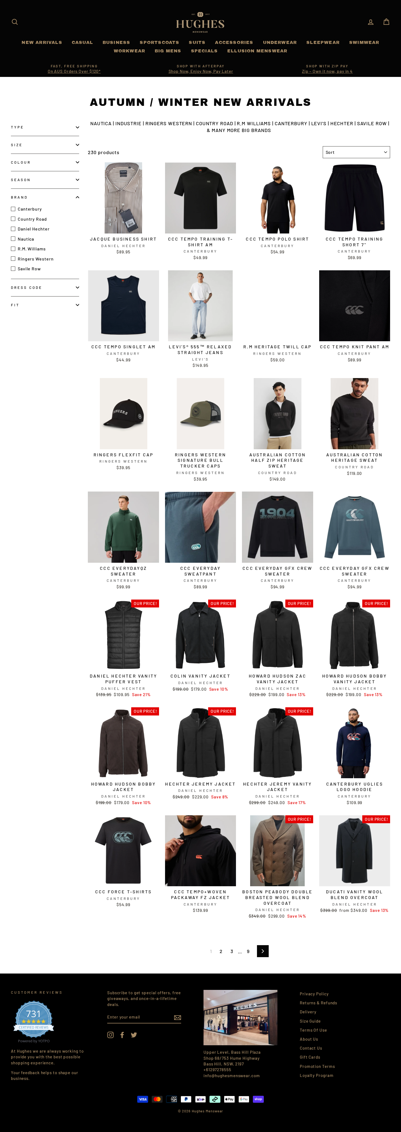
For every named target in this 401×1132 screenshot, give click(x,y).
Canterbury (30, 208)
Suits (197, 42)
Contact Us (311, 1048)
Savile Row (29, 268)
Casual (82, 42)
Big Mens (168, 51)
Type (17, 127)
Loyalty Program (317, 1075)
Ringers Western (36, 258)
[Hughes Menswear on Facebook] (122, 1035)
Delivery (308, 1011)
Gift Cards (310, 1057)
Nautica (26, 238)
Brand (19, 197)
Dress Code (27, 287)
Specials (204, 51)
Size (17, 144)
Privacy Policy (314, 993)
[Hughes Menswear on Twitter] (134, 1035)
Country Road (32, 218)
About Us (309, 1039)
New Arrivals (42, 42)
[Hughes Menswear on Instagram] (110, 1035)
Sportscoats (159, 42)
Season (21, 179)
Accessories (234, 42)
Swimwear (364, 42)
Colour (21, 162)
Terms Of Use (313, 1030)
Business (116, 42)
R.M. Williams (32, 248)
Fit (15, 305)
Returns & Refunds (318, 1002)
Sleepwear (323, 42)
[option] (74, 69)
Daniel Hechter (34, 228)
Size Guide (310, 1021)
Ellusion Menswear (257, 51)
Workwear (129, 51)
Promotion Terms (317, 1066)
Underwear (280, 42)
